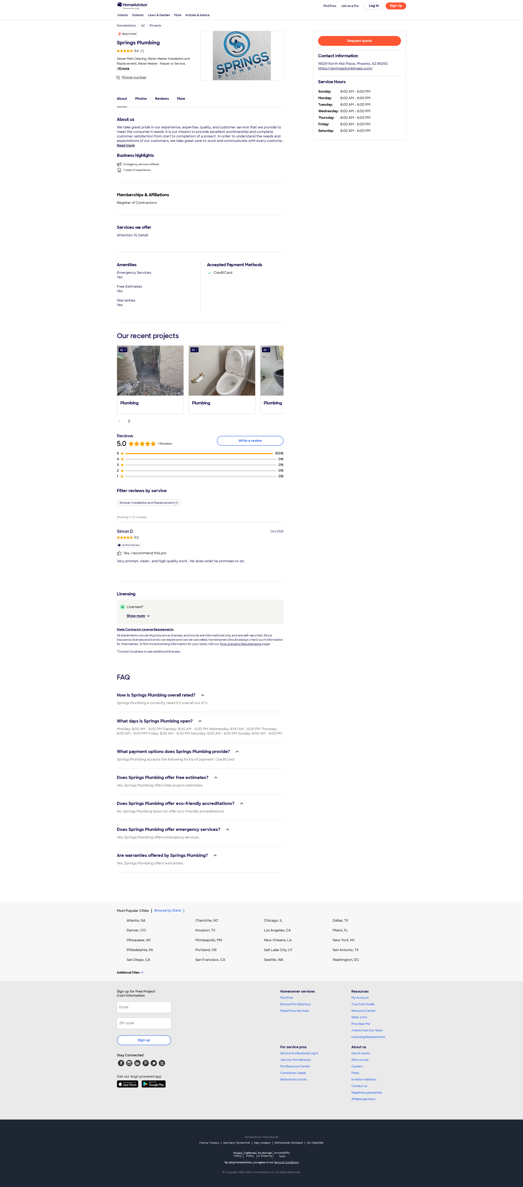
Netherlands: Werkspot (288, 1142)
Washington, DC (346, 960)
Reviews (162, 98)
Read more (126, 145)
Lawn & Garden (159, 15)
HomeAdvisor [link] (126, 25)
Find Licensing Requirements (240, 644)
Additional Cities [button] (128, 972)
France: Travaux (209, 1142)
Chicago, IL (273, 920)
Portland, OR (206, 950)
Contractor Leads (293, 1073)
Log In (374, 5)
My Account (360, 998)
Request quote (359, 41)
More (177, 15)
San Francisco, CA (210, 960)
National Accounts (293, 1079)
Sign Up (396, 5)
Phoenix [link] (155, 25)
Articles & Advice (198, 15)
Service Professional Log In (299, 1053)
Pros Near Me (360, 1024)
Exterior (138, 15)
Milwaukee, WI (138, 940)
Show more (136, 616)
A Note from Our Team (367, 1030)
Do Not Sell (265, 1154)
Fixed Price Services (294, 1011)
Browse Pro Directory (295, 1004)
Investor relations (363, 1079)
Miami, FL (340, 930)
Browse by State (167, 910)
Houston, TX (205, 930)
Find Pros (286, 998)
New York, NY (344, 940)
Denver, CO (136, 930)
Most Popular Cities (133, 911)
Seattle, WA (273, 960)
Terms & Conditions (286, 1162)
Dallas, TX (340, 920)
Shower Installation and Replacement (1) (149, 503)
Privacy (237, 1154)
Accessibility (282, 1154)
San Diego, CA (138, 960)
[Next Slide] (129, 421)
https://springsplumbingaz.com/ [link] (345, 68)
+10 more (123, 68)
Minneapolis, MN (208, 940)
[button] (150, 379)
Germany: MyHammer (236, 1142)
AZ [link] (143, 25)
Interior (123, 15)
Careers (357, 1066)
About (122, 98)
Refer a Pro (359, 1017)
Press (355, 1073)
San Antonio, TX (346, 950)
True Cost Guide (362, 1004)
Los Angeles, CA (277, 930)
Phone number (134, 77)
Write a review (250, 441)
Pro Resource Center (295, 1066)
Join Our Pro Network (295, 1060)
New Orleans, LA (278, 940)
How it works (360, 1053)
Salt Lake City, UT (278, 950)
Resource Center (363, 1011)
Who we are (360, 1060)
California (250, 1154)
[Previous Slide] (119, 421)
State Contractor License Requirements (145, 629)
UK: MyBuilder (315, 1142)
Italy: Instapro (262, 1142)
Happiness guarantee (366, 1092)
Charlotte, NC (206, 920)
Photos (141, 98)
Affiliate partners (363, 1099)
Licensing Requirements (368, 1037)
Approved (129, 34)
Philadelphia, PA (140, 950)
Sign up (144, 1040)
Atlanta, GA (136, 920)
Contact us (359, 1086)
